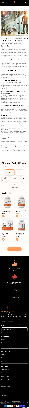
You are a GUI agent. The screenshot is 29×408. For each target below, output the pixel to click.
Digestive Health (5, 376)
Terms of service (16, 402)
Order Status (4, 346)
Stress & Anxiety (5, 372)
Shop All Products (14, 249)
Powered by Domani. (16, 401)
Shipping (3, 354)
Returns (3, 357)
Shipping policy (24, 402)
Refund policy (3, 402)
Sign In (3, 342)
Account (3, 339)
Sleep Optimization (5, 369)
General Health (4, 383)
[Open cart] (26, 3)
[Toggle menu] (3, 2)
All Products (4, 389)
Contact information (4, 403)
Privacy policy (9, 402)
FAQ (2, 361)
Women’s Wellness (5, 386)
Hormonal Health (5, 379)
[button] (25, 407)
